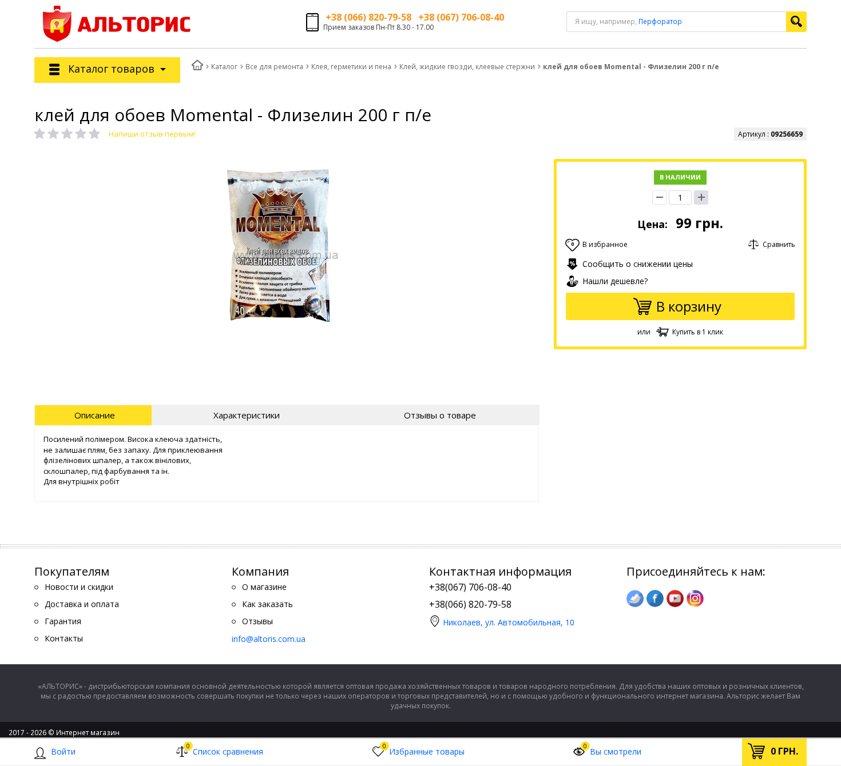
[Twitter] (635, 598)
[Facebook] (655, 598)
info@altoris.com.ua (269, 638)
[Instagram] (695, 598)
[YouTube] (675, 598)
